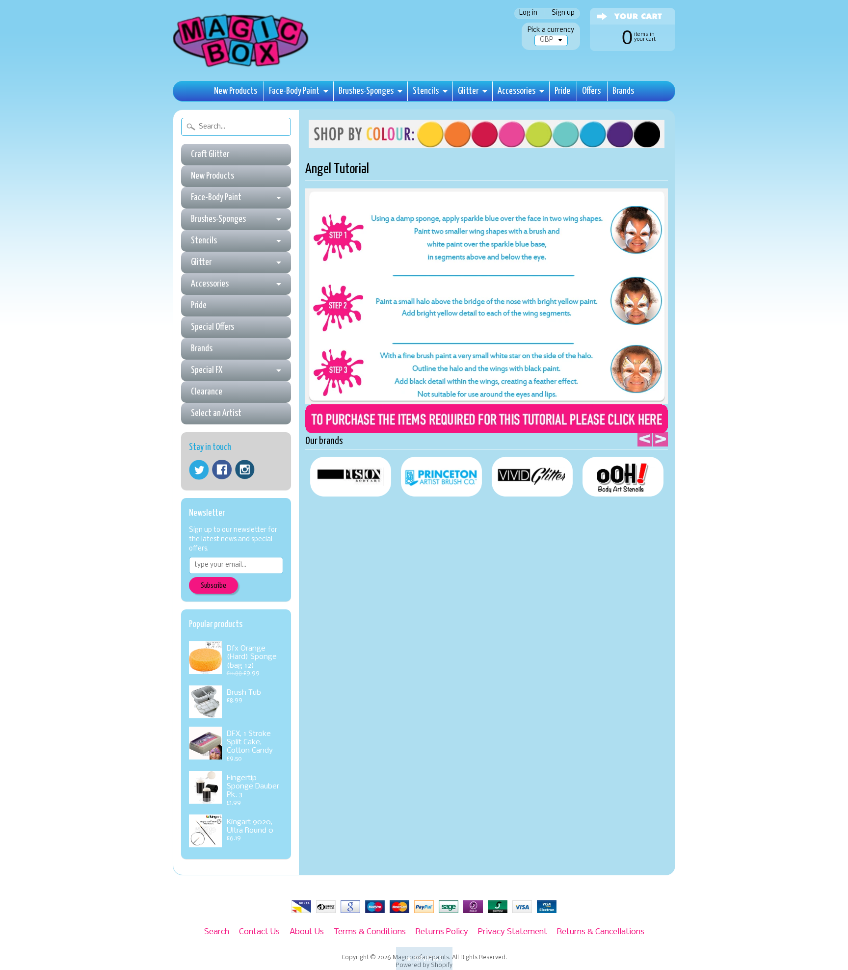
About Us (307, 932)
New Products (235, 91)
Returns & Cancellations (600, 932)
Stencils (426, 91)
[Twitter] (199, 470)
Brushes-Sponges (366, 91)
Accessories (516, 91)
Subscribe (213, 585)
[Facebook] (222, 469)
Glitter (468, 91)
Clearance (206, 391)
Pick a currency (551, 30)
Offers (591, 91)
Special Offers (212, 327)
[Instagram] (245, 469)
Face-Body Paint (294, 91)
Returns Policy (442, 932)
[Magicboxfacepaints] (242, 67)
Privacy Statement (512, 932)
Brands (623, 91)
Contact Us (259, 932)
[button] (424, 958)
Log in (528, 13)
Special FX (206, 370)
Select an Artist (216, 413)
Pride (562, 91)
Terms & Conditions (370, 932)
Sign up (563, 13)
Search (216, 932)
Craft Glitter (210, 154)
